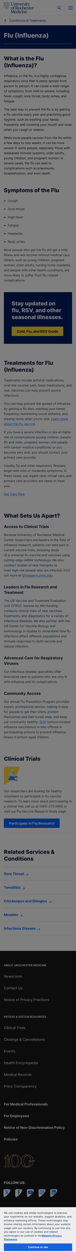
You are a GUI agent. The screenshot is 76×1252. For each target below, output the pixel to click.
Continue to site (38, 1247)
